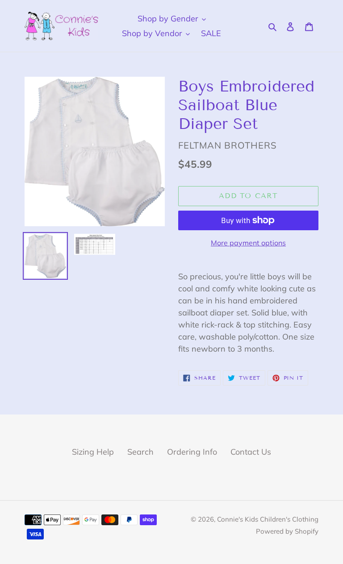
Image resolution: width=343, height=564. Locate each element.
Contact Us (250, 452)
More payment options (248, 242)
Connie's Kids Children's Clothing (267, 519)
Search (140, 452)
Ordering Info (192, 452)
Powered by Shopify (287, 531)
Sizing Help (93, 452)
